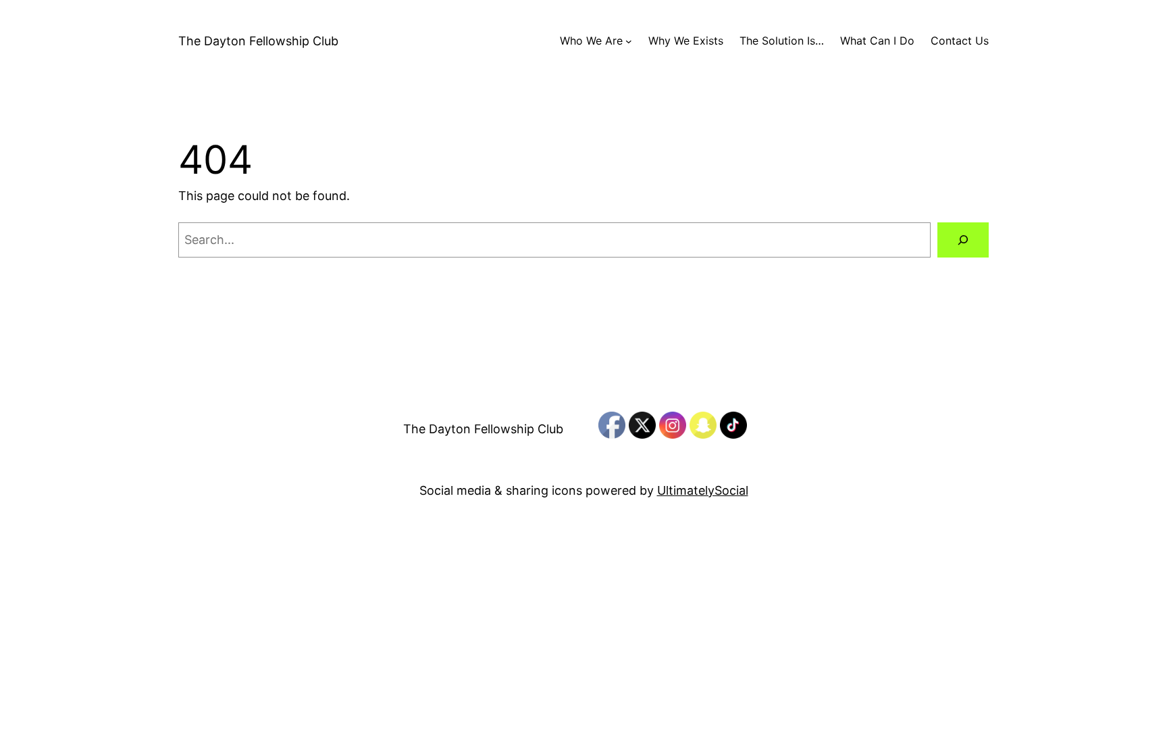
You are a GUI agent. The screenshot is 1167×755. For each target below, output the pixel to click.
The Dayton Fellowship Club (258, 41)
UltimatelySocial (702, 490)
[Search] (963, 240)
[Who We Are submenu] (628, 41)
